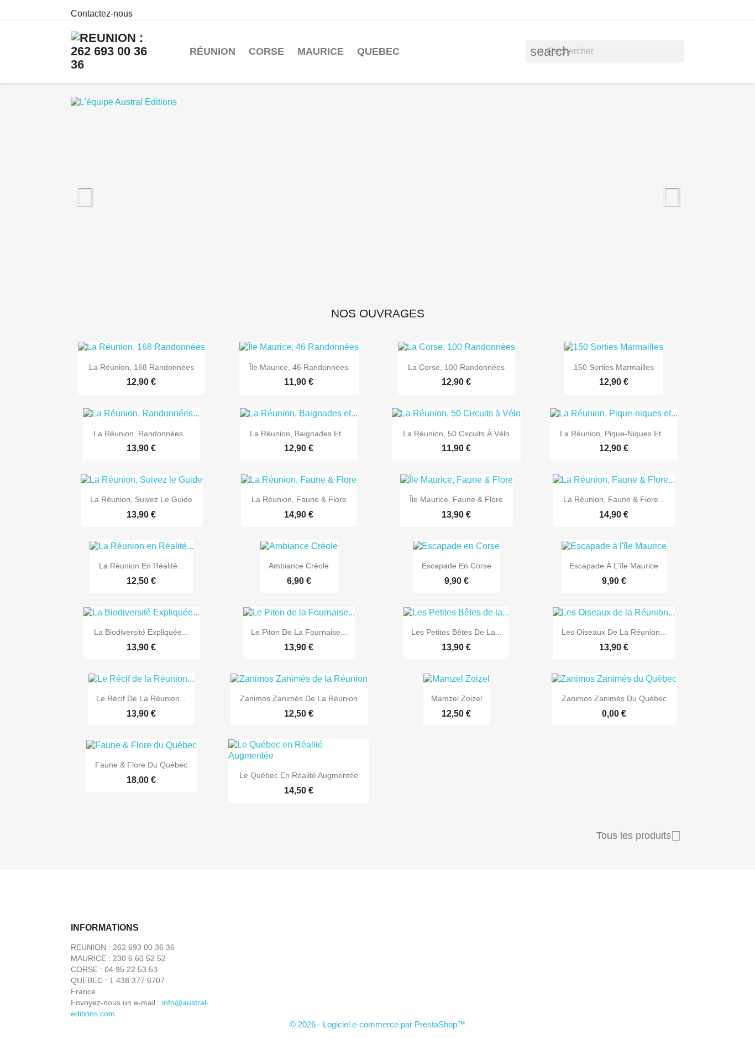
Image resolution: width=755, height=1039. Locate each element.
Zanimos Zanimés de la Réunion (299, 698)
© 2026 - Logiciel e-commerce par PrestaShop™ (377, 1024)
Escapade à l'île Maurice (613, 565)
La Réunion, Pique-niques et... (614, 433)
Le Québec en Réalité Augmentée (298, 775)
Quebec (378, 51)
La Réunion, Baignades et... (299, 433)
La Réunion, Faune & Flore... (614, 499)
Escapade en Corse (456, 565)
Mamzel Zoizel (456, 698)
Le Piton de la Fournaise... (299, 632)
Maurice (320, 51)
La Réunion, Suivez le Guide (141, 499)
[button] (117, 191)
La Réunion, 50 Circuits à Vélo (456, 433)
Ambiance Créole (299, 565)
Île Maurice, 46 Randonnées (298, 367)
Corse (266, 51)
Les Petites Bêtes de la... (456, 632)
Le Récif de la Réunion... (141, 698)
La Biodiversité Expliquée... (141, 632)
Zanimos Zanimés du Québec (614, 698)
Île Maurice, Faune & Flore (456, 499)
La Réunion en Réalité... (141, 565)
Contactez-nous (102, 13)
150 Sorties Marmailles (614, 367)
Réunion (212, 51)
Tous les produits (638, 836)
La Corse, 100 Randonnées (456, 367)
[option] (377, 191)
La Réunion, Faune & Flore (299, 499)
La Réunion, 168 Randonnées (141, 367)
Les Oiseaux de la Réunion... (614, 632)
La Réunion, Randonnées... (141, 433)
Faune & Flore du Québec (141, 764)
